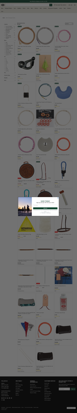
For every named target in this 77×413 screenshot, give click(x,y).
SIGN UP (45, 208)
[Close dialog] (58, 197)
